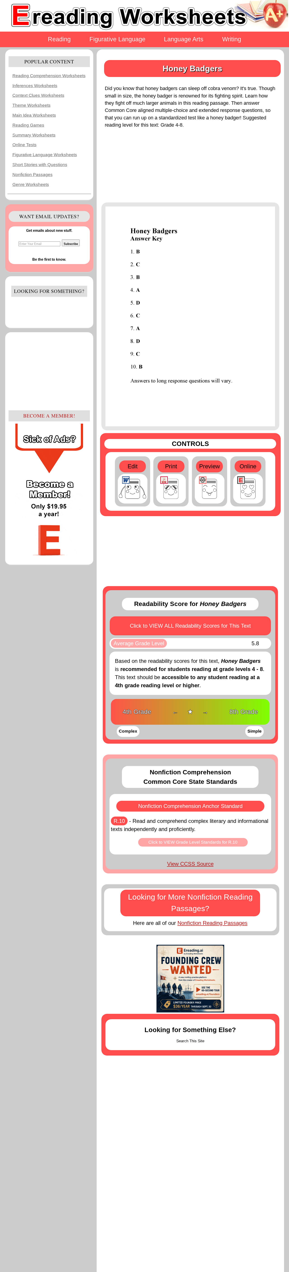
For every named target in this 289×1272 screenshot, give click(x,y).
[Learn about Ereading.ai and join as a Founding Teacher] (190, 978)
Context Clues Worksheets (38, 95)
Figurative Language (117, 39)
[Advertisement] (49, 370)
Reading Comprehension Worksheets (49, 75)
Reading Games (28, 125)
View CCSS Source (190, 864)
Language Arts (183, 39)
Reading (59, 39)
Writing (231, 39)
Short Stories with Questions (39, 164)
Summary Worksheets (34, 135)
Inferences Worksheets (34, 85)
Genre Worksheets (30, 184)
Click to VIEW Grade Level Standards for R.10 (193, 842)
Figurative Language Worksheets (44, 154)
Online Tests (24, 144)
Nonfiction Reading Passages (212, 923)
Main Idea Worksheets (34, 115)
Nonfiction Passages (32, 174)
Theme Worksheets (31, 105)
